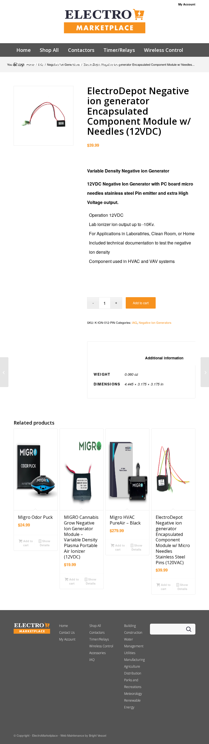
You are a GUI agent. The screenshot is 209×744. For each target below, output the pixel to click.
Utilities (129, 653)
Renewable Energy (132, 704)
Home (63, 625)
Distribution (132, 673)
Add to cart (141, 302)
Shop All (95, 625)
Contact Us (67, 632)
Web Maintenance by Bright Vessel (83, 735)
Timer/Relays (99, 639)
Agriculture (132, 666)
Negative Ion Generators (155, 322)
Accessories (97, 653)
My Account (186, 4)
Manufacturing (134, 659)
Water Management (133, 642)
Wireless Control (101, 646)
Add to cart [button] (27, 543)
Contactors (96, 632)
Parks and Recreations (132, 683)
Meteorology (133, 693)
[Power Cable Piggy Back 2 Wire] (205, 372)
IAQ (134, 322)
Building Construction (133, 629)
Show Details (45, 543)
